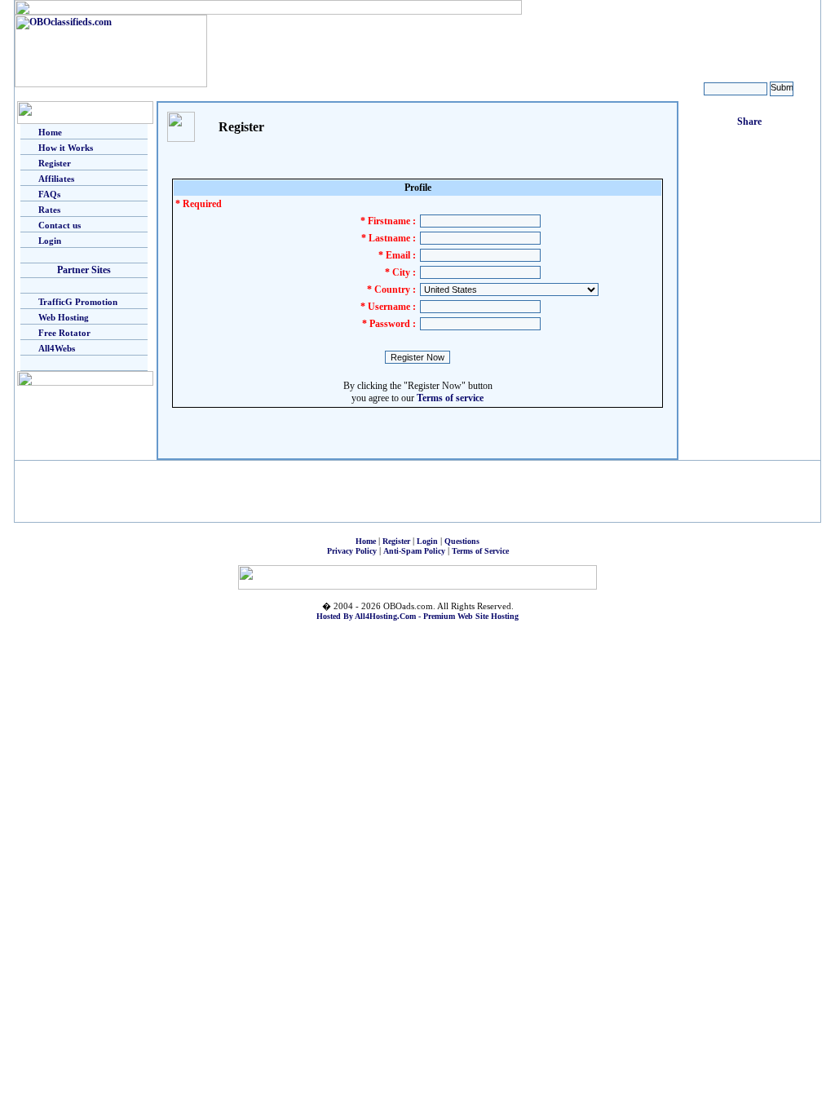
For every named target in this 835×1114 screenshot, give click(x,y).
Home (50, 132)
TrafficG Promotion (77, 302)
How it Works (65, 148)
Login (49, 240)
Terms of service (450, 398)
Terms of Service (480, 550)
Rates (49, 209)
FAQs (49, 194)
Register (54, 163)
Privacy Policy (352, 550)
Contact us (59, 225)
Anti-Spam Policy (414, 550)
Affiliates (56, 178)
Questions (461, 541)
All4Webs (56, 348)
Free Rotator (64, 333)
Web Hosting (63, 317)
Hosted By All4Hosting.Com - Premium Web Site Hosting (417, 616)
